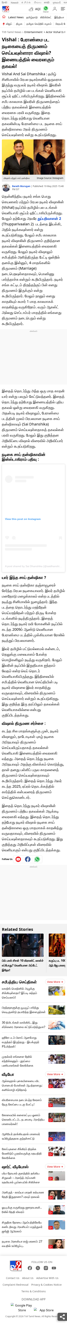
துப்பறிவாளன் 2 (49, 218)
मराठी (47, 2)
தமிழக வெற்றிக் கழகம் (39, 23)
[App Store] (45, 1311)
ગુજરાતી (56, 2)
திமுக (19, 23)
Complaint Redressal (15, 1284)
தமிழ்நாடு (32, 17)
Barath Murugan (21, 186)
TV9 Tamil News (11, 32)
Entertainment (33, 32)
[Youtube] (18, 859)
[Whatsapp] (45, 9)
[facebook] (28, 859)
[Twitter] (38, 1268)
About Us (28, 1278)
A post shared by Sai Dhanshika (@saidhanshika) (34, 566)
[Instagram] (46, 1268)
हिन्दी (5, 2)
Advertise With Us (47, 1278)
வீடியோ (8, 1074)
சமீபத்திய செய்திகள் (19, 981)
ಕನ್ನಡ (26, 2)
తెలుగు (37, 2)
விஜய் (9, 23)
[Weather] (32, 9)
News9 (14, 2)
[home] (4, 17)
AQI (37, 9)
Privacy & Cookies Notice (46, 1284)
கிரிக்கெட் (46, 17)
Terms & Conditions (33, 1291)
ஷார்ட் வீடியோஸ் (15, 1166)
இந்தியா (59, 17)
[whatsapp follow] (37, 859)
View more (53, 982)
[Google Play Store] (22, 1308)
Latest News (16, 17)
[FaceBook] (30, 1268)
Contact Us (12, 1278)
